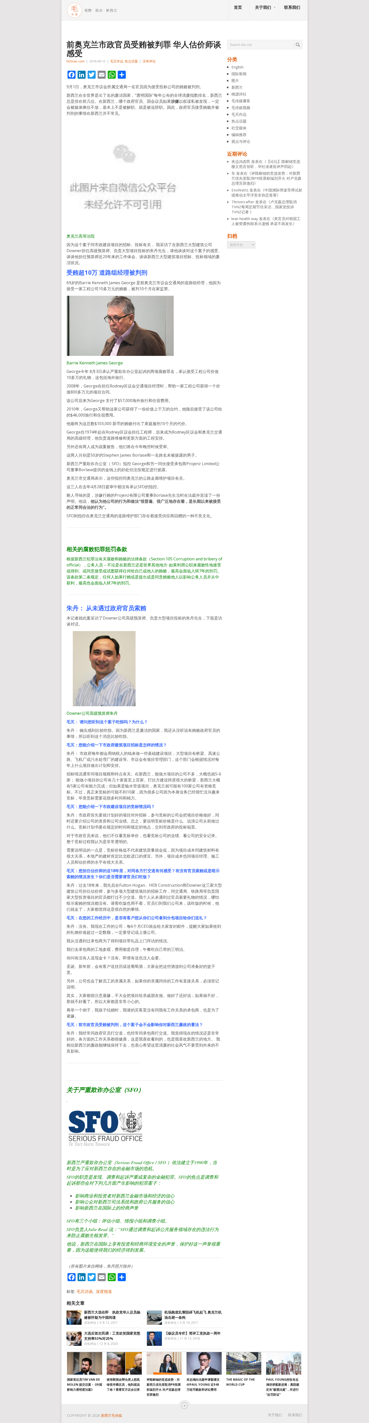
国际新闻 (239, 73)
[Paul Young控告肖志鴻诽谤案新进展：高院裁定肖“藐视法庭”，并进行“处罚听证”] (283, 1363)
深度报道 (104, 1291)
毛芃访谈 (85, 1291)
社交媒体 (239, 127)
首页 (238, 7)
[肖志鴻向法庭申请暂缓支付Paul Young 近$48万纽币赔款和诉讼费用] (204, 1363)
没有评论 (149, 61)
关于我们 (263, 7)
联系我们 (292, 7)
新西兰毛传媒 (111, 1415)
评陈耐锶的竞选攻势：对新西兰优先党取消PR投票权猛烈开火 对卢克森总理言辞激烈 (266, 178)
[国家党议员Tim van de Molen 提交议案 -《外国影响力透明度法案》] (84, 1363)
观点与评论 (240, 141)
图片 (235, 80)
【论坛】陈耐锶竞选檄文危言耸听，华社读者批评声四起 (265, 164)
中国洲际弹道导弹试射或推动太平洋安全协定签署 (266, 192)
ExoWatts (240, 189)
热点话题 (131, 61)
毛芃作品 (116, 61)
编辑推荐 (239, 134)
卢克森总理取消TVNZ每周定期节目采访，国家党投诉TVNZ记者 (264, 206)
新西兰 (237, 87)
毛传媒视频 (240, 107)
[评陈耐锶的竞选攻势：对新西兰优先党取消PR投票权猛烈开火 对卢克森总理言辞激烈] (164, 1363)
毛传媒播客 (240, 100)
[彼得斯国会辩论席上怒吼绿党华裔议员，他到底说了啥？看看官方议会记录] (124, 1363)
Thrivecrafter (242, 201)
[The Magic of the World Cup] (243, 1363)
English (237, 66)
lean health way (244, 218)
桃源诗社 (239, 93)
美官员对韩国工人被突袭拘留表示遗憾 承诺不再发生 (265, 221)
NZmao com (76, 61)
